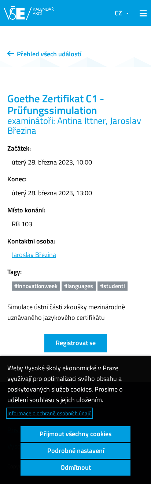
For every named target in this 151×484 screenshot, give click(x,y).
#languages (78, 285)
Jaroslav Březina (34, 255)
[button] (141, 13)
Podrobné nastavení (75, 450)
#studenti (112, 285)
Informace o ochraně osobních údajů (49, 413)
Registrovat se (76, 343)
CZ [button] (118, 13)
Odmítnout (75, 467)
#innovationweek (36, 285)
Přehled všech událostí (47, 54)
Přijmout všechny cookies (75, 434)
